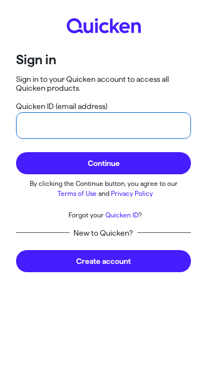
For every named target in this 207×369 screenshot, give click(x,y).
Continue (104, 163)
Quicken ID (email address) (62, 106)
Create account (103, 261)
